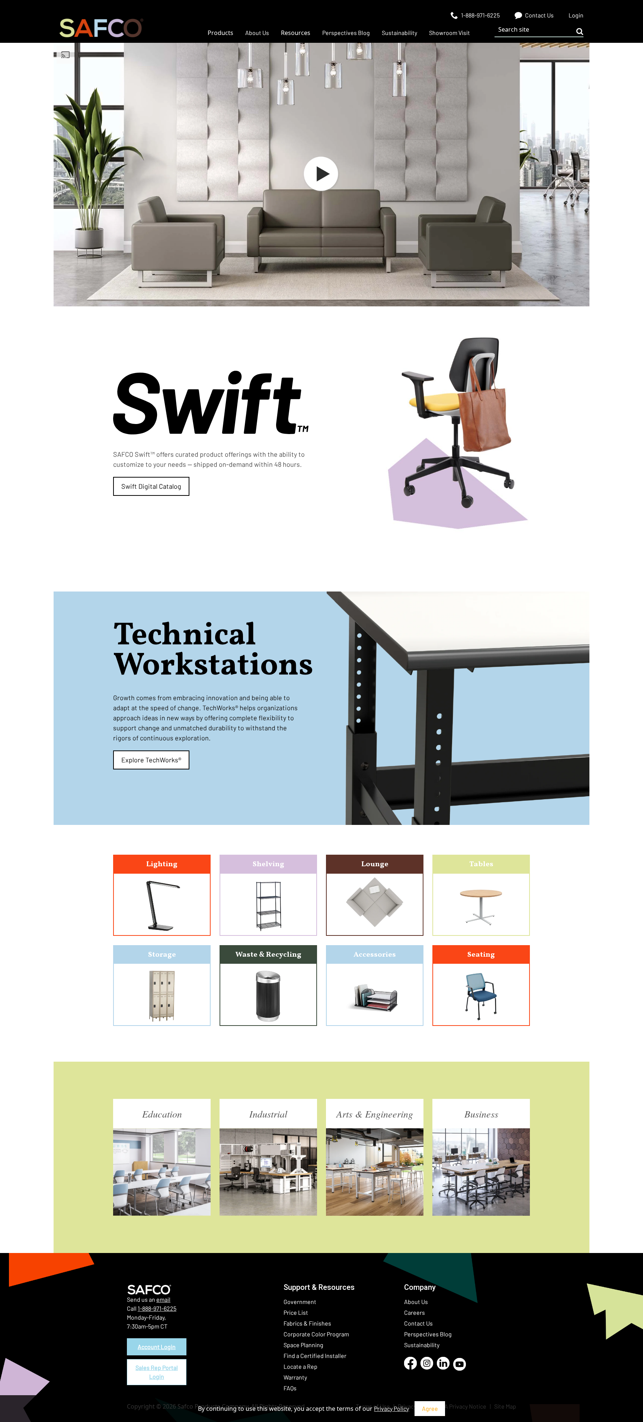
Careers (414, 1312)
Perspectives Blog (428, 1333)
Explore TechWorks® (151, 760)
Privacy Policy (391, 1408)
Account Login (157, 1346)
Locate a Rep (300, 1366)
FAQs (290, 1387)
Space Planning (303, 1344)
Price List (296, 1312)
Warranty (295, 1377)
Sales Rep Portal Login (156, 1372)
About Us (416, 1301)
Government (300, 1301)
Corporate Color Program (316, 1333)
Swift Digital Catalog (151, 486)
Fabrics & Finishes (307, 1323)
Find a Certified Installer (315, 1355)
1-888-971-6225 (157, 1308)
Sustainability (421, 1344)
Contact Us (418, 1323)
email (163, 1299)
